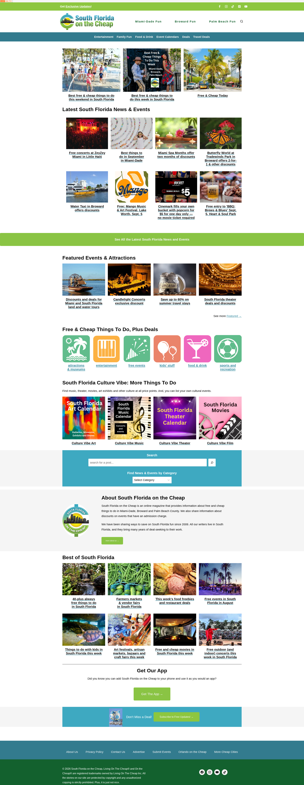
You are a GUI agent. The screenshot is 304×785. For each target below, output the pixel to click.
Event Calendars (167, 36)
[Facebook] (219, 6)
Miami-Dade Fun (148, 21)
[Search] (212, 462)
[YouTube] (246, 6)
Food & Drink (144, 36)
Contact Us (118, 752)
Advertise (139, 752)
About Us (72, 752)
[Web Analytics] (152, 1)
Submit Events (161, 752)
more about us (111, 541)
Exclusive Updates (78, 6)
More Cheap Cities (226, 752)
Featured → (234, 316)
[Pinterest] (239, 6)
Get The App (150, 694)
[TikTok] (233, 6)
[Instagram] (226, 6)
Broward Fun (185, 21)
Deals (186, 36)
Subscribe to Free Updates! (175, 717)
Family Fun (124, 36)
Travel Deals (201, 36)
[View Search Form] (241, 21)
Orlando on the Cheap (192, 752)
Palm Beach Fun (222, 21)
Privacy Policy (94, 752)
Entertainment (103, 36)
